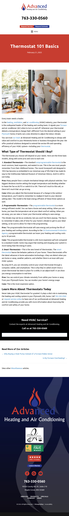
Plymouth (6, 134)
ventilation (18, 122)
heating (10, 122)
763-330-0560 (34, 18)
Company (31, 498)
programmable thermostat (44, 205)
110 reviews (37, 459)
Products (34, 496)
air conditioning (33, 122)
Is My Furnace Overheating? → (55, 358)
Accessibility (48, 504)
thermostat (45, 146)
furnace (63, 125)
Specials (44, 496)
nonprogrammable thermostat (48, 162)
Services (24, 496)
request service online (13, 299)
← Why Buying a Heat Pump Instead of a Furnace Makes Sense (27, 354)
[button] (27, 26)
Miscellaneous (16, 368)
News (39, 498)
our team (16, 138)
